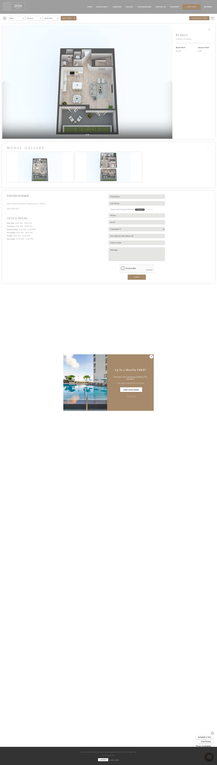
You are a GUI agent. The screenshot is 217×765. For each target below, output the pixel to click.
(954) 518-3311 (13, 209)
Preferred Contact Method (122, 209)
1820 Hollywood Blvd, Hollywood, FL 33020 (26, 204)
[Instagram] (8, 213)
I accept (103, 760)
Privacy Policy (114, 760)
